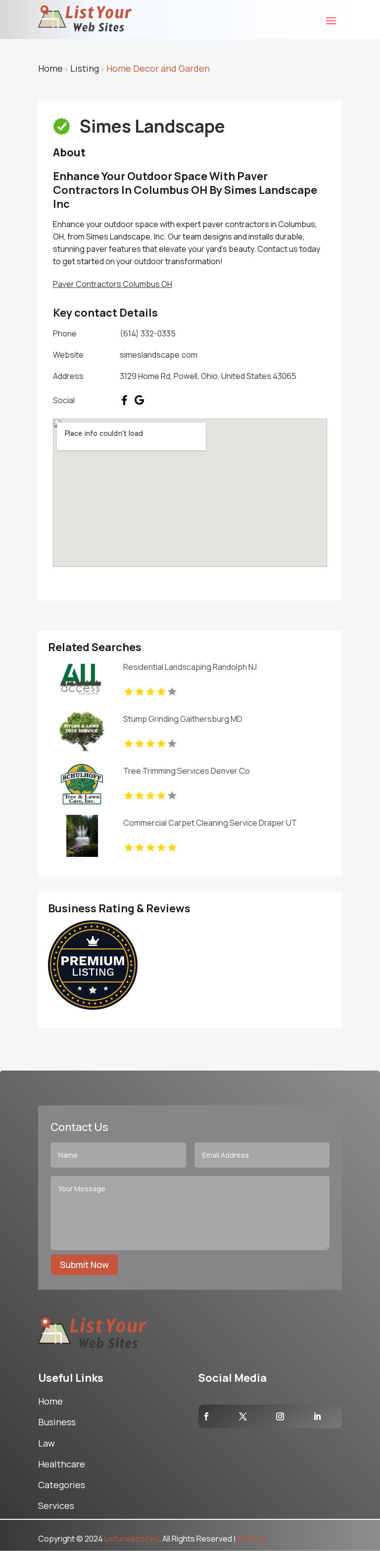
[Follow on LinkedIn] (317, 1416)
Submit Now (84, 1264)
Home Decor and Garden (158, 68)
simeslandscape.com (158, 354)
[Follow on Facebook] (206, 1416)
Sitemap (252, 1538)
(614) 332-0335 (148, 333)
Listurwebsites (131, 1538)
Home (50, 68)
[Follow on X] (243, 1416)
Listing (84, 68)
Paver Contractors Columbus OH (112, 284)
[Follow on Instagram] (280, 1416)
